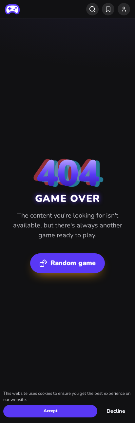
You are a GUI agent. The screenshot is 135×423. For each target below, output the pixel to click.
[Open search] (92, 9)
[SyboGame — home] (12, 9)
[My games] (108, 9)
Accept (50, 411)
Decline (115, 411)
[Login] (124, 9)
